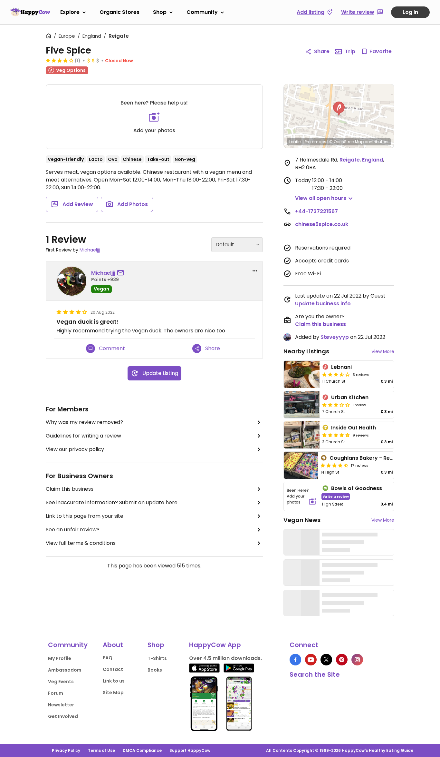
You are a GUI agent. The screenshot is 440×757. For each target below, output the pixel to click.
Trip (350, 51)
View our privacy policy (75, 449)
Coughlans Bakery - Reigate (367, 458)
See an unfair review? (73, 529)
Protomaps (315, 141)
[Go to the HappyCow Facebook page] (295, 659)
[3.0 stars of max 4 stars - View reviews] (335, 405)
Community (202, 12)
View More (382, 351)
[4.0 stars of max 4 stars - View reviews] (59, 60)
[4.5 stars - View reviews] (335, 435)
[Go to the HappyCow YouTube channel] (311, 659)
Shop (160, 12)
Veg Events (61, 681)
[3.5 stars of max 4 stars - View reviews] (335, 374)
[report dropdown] (255, 271)
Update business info (323, 303)
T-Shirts (157, 658)
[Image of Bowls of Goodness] (302, 496)
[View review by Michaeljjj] (71, 281)
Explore (70, 12)
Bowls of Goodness (356, 488)
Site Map (113, 692)
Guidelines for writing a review (83, 435)
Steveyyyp (334, 337)
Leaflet (295, 141)
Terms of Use (101, 750)
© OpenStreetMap (346, 141)
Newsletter (61, 705)
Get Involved (63, 716)
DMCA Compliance (142, 750)
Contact (113, 669)
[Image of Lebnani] (302, 374)
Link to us (114, 681)
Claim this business (69, 489)
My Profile (59, 658)
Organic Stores (119, 12)
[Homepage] (30, 11)
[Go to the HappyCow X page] (326, 659)
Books (155, 670)
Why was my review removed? (84, 422)
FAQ (107, 657)
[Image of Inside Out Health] (302, 434)
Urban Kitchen (349, 397)
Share (322, 51)
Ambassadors (64, 670)
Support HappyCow (189, 750)
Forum (55, 693)
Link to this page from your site (84, 516)
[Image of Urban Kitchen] (302, 404)
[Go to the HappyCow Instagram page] (357, 659)
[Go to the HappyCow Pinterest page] (342, 659)
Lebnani (341, 367)
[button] (339, 109)
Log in (410, 12)
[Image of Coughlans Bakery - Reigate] (301, 465)
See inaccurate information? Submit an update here (111, 502)
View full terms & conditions (81, 543)
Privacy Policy (66, 750)
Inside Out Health (353, 427)
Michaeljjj (90, 250)
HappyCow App (215, 644)
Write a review (336, 496)
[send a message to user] (122, 273)
